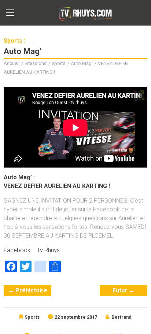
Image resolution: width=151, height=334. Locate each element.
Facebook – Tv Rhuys (32, 250)
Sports (59, 63)
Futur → (124, 290)
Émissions (36, 63)
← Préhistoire (27, 290)
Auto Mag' (82, 63)
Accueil (11, 63)
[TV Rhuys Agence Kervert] (84, 13)
